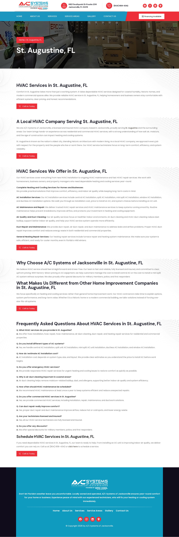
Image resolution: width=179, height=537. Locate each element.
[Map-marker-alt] (160, 6)
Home (22, 39)
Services (79, 510)
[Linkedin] (155, 6)
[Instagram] (150, 6)
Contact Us (122, 510)
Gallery (109, 510)
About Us (67, 510)
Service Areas (94, 510)
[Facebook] (145, 6)
